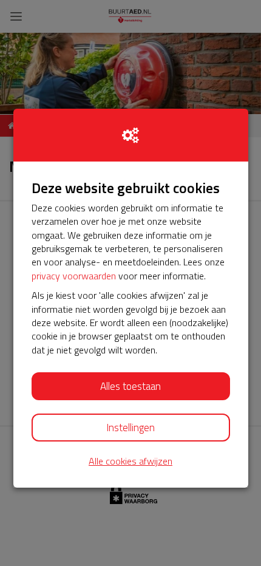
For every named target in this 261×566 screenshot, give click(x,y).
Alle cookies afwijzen (130, 461)
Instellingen (130, 427)
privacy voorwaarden (74, 275)
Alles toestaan (130, 386)
